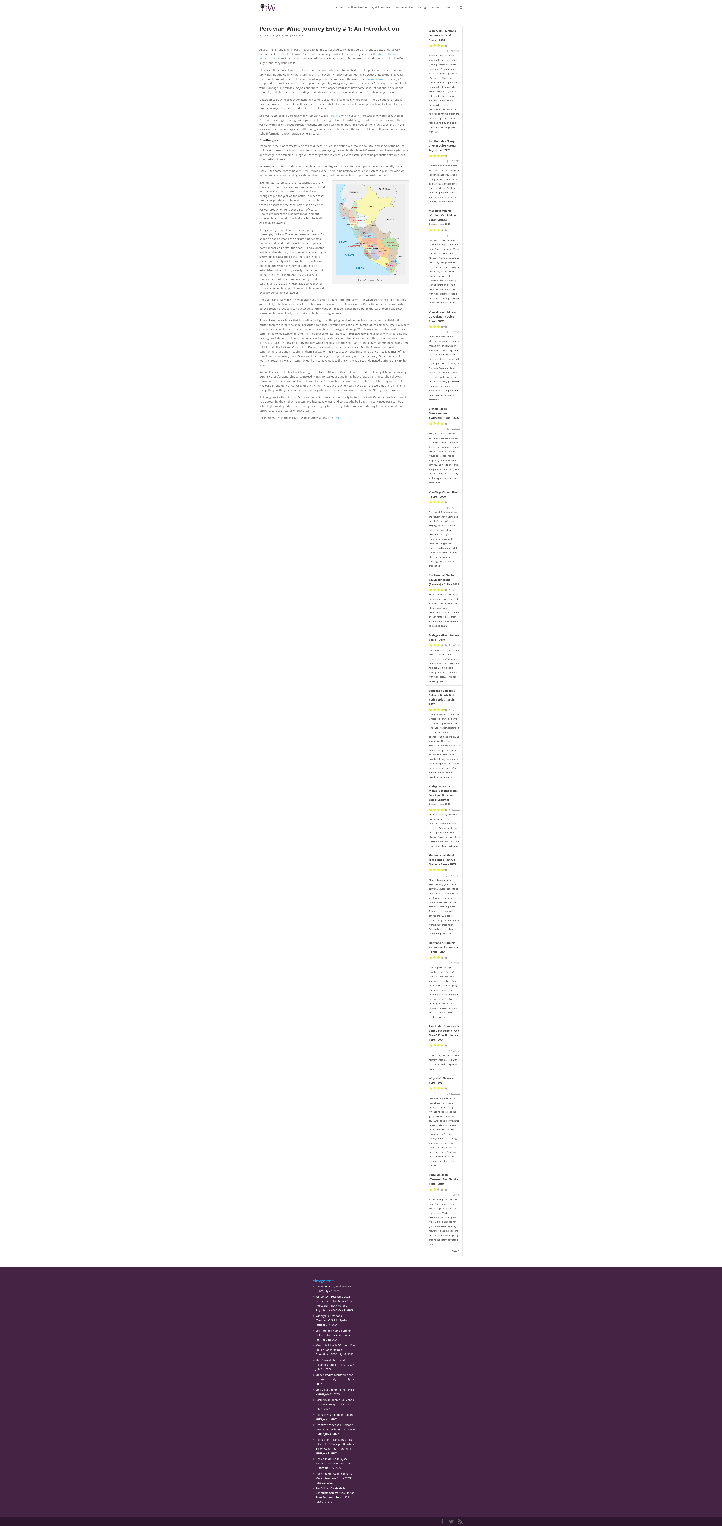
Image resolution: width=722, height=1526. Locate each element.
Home (339, 7)
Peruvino (334, 115)
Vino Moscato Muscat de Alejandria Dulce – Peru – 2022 (443, 316)
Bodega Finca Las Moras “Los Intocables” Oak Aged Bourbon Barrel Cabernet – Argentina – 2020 (444, 795)
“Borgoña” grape (376, 79)
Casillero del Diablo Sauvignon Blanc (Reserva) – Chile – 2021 (444, 579)
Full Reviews (356, 7)
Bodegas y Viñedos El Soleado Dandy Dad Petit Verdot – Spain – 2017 (335, 1429)
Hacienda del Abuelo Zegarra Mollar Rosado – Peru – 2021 (443, 947)
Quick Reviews (381, 7)
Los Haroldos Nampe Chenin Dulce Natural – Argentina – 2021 (443, 145)
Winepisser (268, 35)
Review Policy (404, 7)
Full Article (297, 35)
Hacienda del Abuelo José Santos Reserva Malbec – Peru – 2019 (442, 859)
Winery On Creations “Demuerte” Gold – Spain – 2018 (442, 35)
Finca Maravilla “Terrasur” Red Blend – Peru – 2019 (443, 1179)
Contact (450, 7)
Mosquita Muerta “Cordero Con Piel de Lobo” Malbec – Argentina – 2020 (335, 1350)
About (436, 7)
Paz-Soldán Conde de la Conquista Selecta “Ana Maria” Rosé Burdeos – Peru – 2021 (335, 1492)
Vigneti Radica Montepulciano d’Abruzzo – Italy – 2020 (444, 413)
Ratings (422, 7)
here (337, 417)
